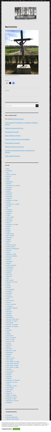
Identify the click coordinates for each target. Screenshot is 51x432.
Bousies (8, 202)
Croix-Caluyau (10, 217)
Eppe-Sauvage (10, 235)
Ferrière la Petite (10, 246)
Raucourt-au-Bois (11, 350)
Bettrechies (9, 196)
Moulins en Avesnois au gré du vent (14, 146)
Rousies (8, 356)
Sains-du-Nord (10, 358)
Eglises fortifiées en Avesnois (12, 135)
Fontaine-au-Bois (11, 254)
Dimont (8, 222)
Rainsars (8, 347)
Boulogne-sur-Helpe (12, 200)
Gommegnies (9, 267)
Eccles (8, 228)
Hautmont (9, 276)
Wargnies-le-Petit (11, 398)
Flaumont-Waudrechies (12, 248)
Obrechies (9, 330)
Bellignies (9, 189)
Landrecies (9, 291)
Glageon (8, 263)
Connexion (9, 415)
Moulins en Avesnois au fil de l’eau (14, 128)
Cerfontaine (9, 211)
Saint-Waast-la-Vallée (12, 367)
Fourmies (8, 258)
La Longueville (10, 289)
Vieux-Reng (9, 389)
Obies (7, 328)
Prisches (8, 343)
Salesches (9, 369)
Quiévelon (9, 345)
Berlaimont (9, 193)
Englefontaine (10, 233)
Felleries (8, 241)
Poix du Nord (9, 335)
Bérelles (8, 191)
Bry (7, 207)
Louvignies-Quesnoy (11, 308)
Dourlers (8, 226)
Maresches (9, 311)
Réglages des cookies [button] (6, 429)
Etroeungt (9, 237)
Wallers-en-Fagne (11, 395)
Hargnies (8, 272)
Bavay (8, 180)
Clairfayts (8, 213)
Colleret (8, 215)
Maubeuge (9, 315)
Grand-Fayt (9, 269)
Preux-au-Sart (10, 341)
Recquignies (9, 352)
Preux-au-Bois (10, 339)
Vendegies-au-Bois (11, 385)
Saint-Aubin (9, 360)
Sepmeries (9, 376)
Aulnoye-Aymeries (11, 174)
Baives (8, 178)
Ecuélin (8, 232)
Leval (7, 298)
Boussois (8, 206)
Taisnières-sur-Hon (11, 382)
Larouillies (9, 293)
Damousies (9, 219)
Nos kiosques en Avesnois (12, 132)
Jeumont (8, 285)
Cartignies (9, 209)
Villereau (8, 391)
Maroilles (8, 313)
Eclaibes (8, 230)
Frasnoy (8, 259)
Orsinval (8, 334)
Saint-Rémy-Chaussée (12, 363)
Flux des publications (12, 417)
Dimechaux (9, 220)
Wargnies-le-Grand (11, 397)
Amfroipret (9, 170)
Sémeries (8, 374)
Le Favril (8, 295)
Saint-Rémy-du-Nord (12, 365)
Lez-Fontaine (10, 300)
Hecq (7, 278)
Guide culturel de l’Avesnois (12, 156)
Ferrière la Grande (11, 245)
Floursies (8, 250)
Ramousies (9, 348)
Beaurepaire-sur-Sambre (13, 185)
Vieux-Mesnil (10, 387)
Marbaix (8, 309)
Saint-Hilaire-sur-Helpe (12, 361)
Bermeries (9, 194)
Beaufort (8, 183)
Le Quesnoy (9, 296)
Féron (8, 243)
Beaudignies (9, 181)
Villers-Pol (9, 393)
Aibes (7, 169)
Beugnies (8, 198)
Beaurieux (9, 187)
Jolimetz (8, 287)
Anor (7, 172)
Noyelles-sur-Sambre (12, 326)
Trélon (8, 384)
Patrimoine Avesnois (18, 119)
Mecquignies (9, 317)
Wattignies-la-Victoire (12, 400)
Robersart (9, 354)
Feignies (8, 239)
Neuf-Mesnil (9, 322)
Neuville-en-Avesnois (12, 324)
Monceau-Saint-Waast (12, 319)
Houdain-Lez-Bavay (11, 282)
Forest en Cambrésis (11, 256)
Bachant (8, 176)
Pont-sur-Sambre (11, 337)
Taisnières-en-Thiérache (13, 380)
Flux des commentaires (12, 419)
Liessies (8, 302)
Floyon (8, 252)
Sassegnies (9, 373)
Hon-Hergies (9, 280)
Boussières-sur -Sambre (12, 204)
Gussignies (9, 271)
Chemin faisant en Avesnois (12, 143)
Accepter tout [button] (16, 429)
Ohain (8, 332)
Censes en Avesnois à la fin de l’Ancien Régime (17, 139)
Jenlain (8, 283)
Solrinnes (8, 378)
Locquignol (9, 306)
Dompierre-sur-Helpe (12, 224)
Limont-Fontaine (11, 304)
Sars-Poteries (10, 371)
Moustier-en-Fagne (11, 321)
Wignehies (9, 402)
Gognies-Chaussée (11, 265)
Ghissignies (9, 261)
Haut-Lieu (9, 274)
